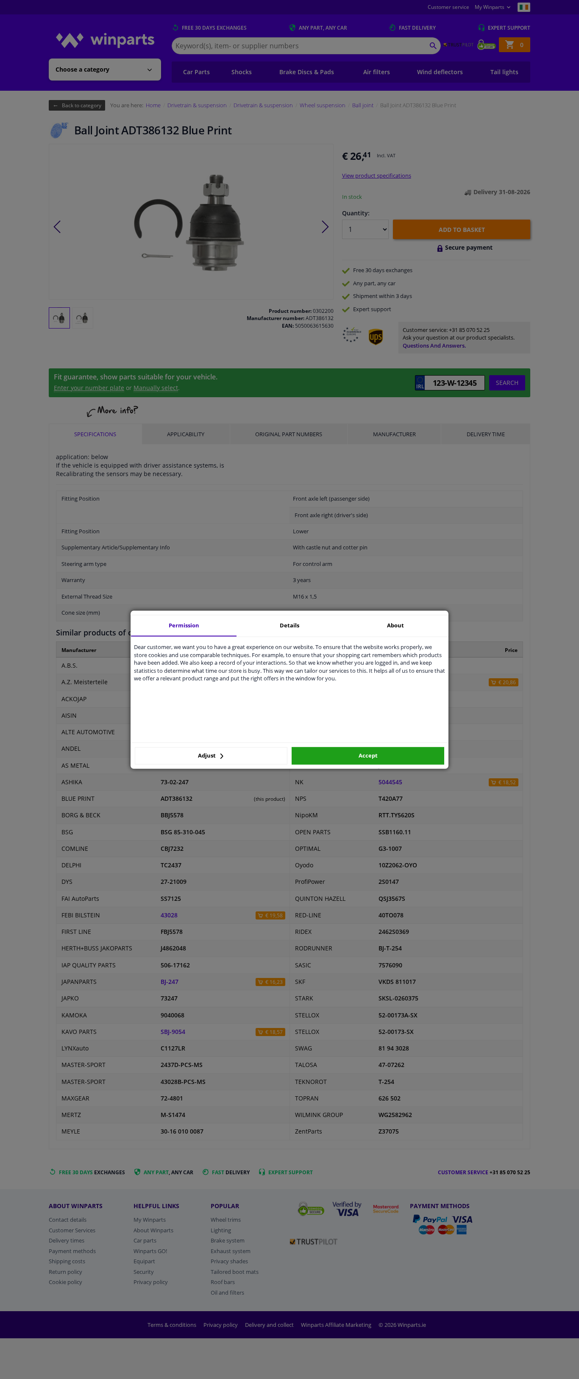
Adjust (207, 756)
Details (289, 625)
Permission (184, 625)
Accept (368, 756)
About (395, 625)
